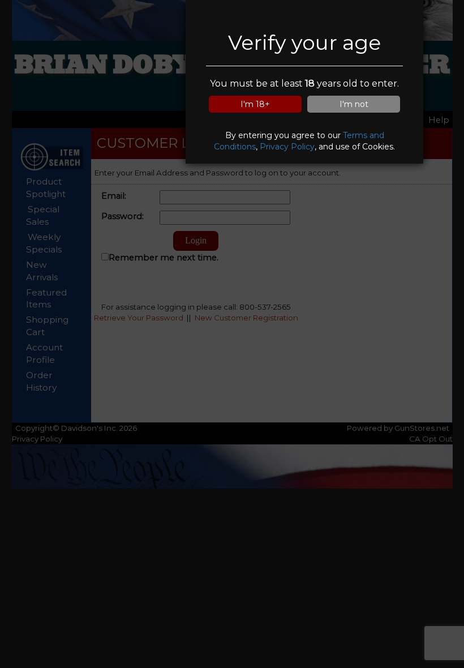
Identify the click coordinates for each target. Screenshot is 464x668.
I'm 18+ (255, 104)
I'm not (354, 104)
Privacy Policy (287, 147)
